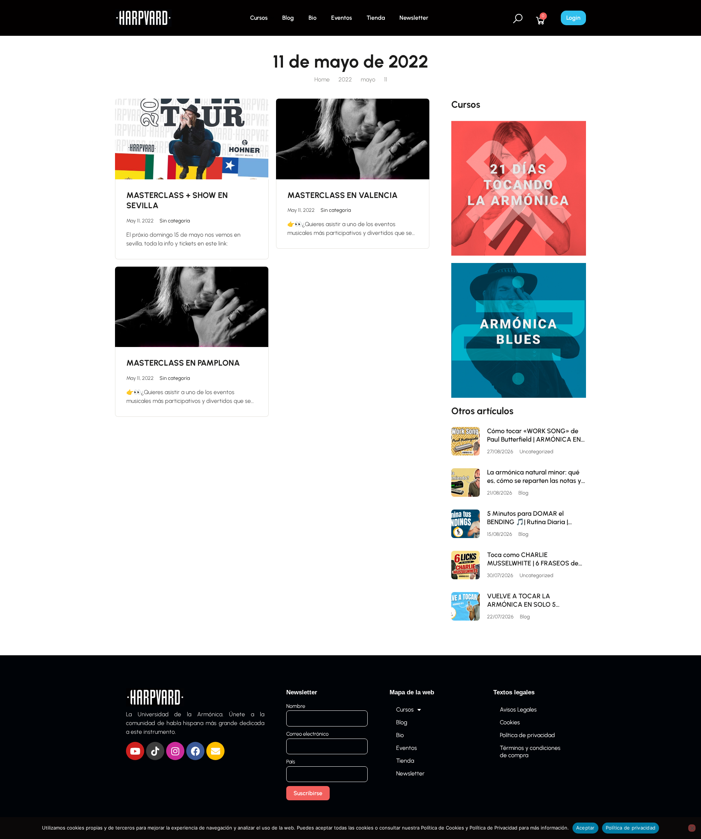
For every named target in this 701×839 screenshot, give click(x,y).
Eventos (341, 17)
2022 (345, 79)
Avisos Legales (518, 709)
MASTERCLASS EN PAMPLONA (183, 363)
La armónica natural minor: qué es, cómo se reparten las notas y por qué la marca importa (534, 476)
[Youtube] (135, 751)
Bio (313, 17)
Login (573, 17)
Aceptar (585, 828)
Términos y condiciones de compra (530, 751)
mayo (368, 79)
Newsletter (413, 17)
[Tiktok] (155, 751)
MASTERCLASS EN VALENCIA (342, 195)
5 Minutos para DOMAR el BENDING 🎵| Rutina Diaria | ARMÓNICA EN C (527, 518)
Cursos (259, 17)
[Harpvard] (143, 17)
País (290, 761)
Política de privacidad (527, 735)
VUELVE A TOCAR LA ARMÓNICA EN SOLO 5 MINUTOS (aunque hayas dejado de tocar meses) (536, 600)
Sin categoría (175, 221)
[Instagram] (175, 751)
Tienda (376, 17)
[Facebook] (195, 751)
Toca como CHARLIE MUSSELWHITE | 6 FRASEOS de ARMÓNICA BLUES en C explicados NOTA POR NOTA (532, 559)
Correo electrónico (307, 734)
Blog (288, 17)
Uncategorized (536, 452)
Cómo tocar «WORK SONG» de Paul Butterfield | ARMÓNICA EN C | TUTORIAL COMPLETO (534, 435)
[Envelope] (215, 751)
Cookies (510, 722)
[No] (692, 828)
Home (322, 79)
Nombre (295, 706)
